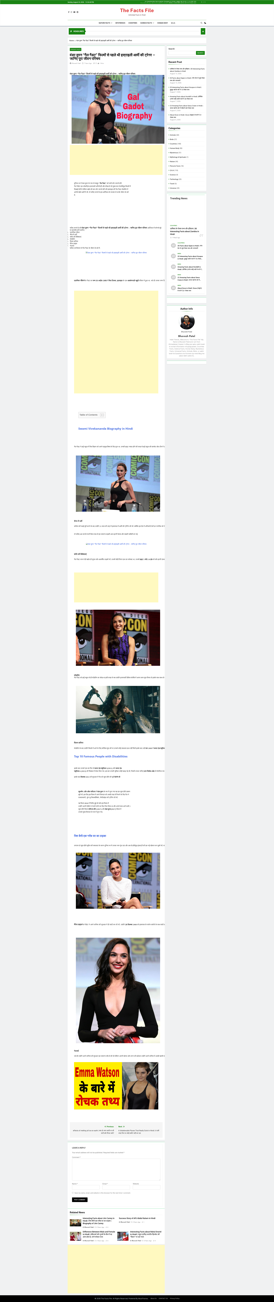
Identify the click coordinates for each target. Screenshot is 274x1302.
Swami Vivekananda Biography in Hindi (106, 429)
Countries (132, 23)
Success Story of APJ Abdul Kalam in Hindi (137, 1218)
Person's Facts (76, 49)
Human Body (162, 23)
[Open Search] (201, 23)
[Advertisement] (116, 160)
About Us (153, 1298)
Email (105, 1184)
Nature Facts (104, 23)
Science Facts (146, 23)
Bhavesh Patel (76, 63)
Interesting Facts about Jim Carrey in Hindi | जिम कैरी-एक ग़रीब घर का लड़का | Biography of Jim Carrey (98, 1220)
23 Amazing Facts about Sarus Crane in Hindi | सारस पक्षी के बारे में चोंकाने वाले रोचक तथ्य (189, 280)
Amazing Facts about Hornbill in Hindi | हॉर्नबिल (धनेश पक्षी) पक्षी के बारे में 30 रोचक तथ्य (189, 269)
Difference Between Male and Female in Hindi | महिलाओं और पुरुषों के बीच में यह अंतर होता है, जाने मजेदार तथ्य (99, 1234)
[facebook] (69, 12)
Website (136, 1184)
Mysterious (120, 23)
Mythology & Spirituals (178, 157)
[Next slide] (204, 2)
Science (173, 175)
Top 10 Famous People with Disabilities (100, 756)
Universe (173, 188)
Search (171, 49)
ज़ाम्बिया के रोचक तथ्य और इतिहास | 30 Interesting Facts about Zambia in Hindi (170, 2)
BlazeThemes (143, 1298)
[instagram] (71, 12)
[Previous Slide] (201, 2)
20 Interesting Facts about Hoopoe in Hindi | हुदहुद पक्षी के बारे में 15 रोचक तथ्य (190, 258)
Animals (173, 135)
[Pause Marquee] (203, 31)
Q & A (173, 23)
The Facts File (137, 10)
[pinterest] (77, 12)
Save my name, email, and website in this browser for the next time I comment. (102, 1193)
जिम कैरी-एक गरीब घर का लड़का (90, 836)
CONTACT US (163, 1298)
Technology (174, 179)
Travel (172, 184)
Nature (172, 161)
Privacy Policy (174, 1298)
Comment (76, 1157)
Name (75, 1184)
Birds (172, 139)
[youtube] (74, 12)
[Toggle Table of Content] (101, 415)
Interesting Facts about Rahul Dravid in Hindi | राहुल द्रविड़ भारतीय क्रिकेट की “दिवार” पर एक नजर (145, 1234)
